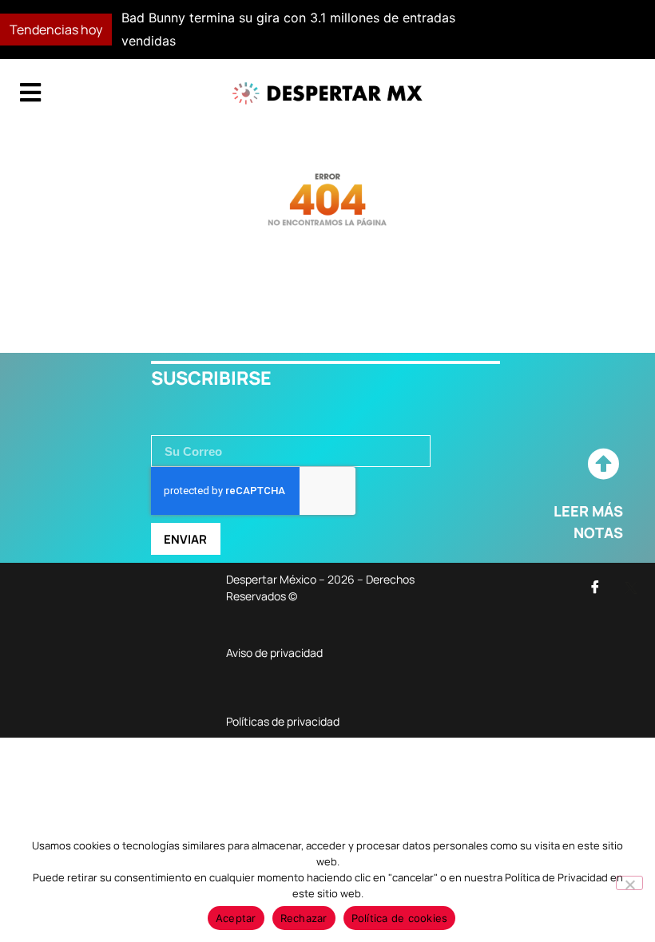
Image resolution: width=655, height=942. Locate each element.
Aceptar (236, 918)
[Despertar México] (327, 93)
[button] (476, 29)
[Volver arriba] (603, 465)
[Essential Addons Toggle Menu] (30, 93)
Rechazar (304, 918)
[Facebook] (595, 587)
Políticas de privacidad (282, 721)
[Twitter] (631, 587)
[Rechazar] (629, 883)
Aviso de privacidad (274, 652)
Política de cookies (399, 918)
